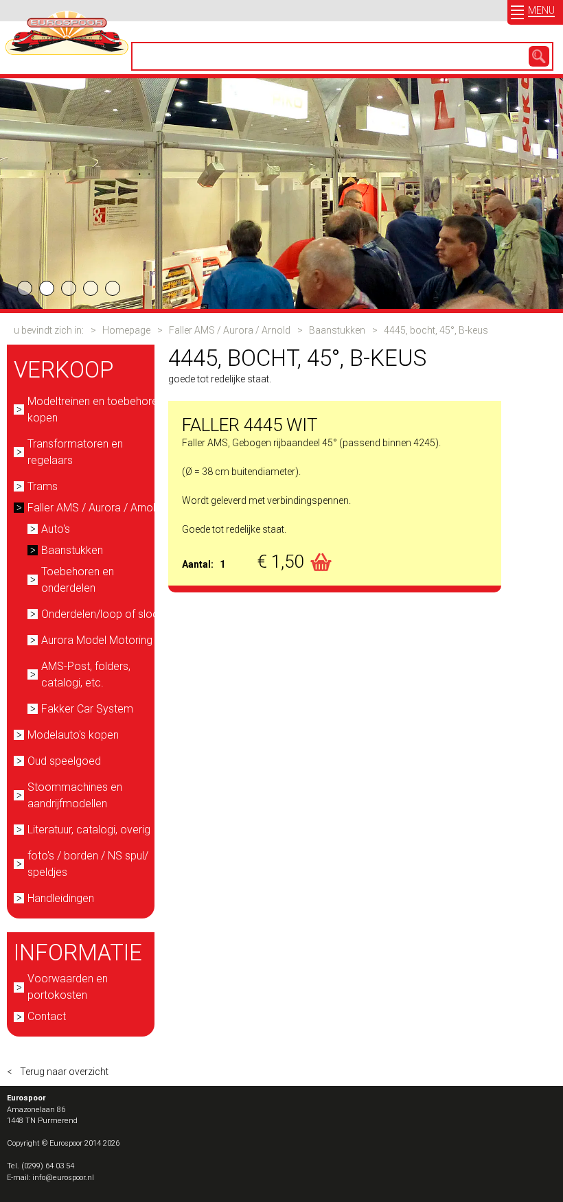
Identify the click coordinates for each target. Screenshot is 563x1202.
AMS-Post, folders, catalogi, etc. (85, 674)
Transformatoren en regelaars (75, 452)
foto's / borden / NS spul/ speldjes (87, 864)
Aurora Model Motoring (96, 640)
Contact (46, 1016)
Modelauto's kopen (73, 734)
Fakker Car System (87, 708)
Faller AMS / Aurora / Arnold (229, 330)
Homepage (126, 330)
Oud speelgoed (64, 760)
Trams (42, 486)
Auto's (55, 528)
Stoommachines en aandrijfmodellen (74, 795)
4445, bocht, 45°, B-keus (436, 330)
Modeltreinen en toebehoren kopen (95, 409)
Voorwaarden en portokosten (67, 987)
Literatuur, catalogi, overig (88, 829)
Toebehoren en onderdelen (77, 579)
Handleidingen (60, 898)
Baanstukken (337, 330)
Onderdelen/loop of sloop (103, 614)
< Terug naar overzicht (57, 1071)
